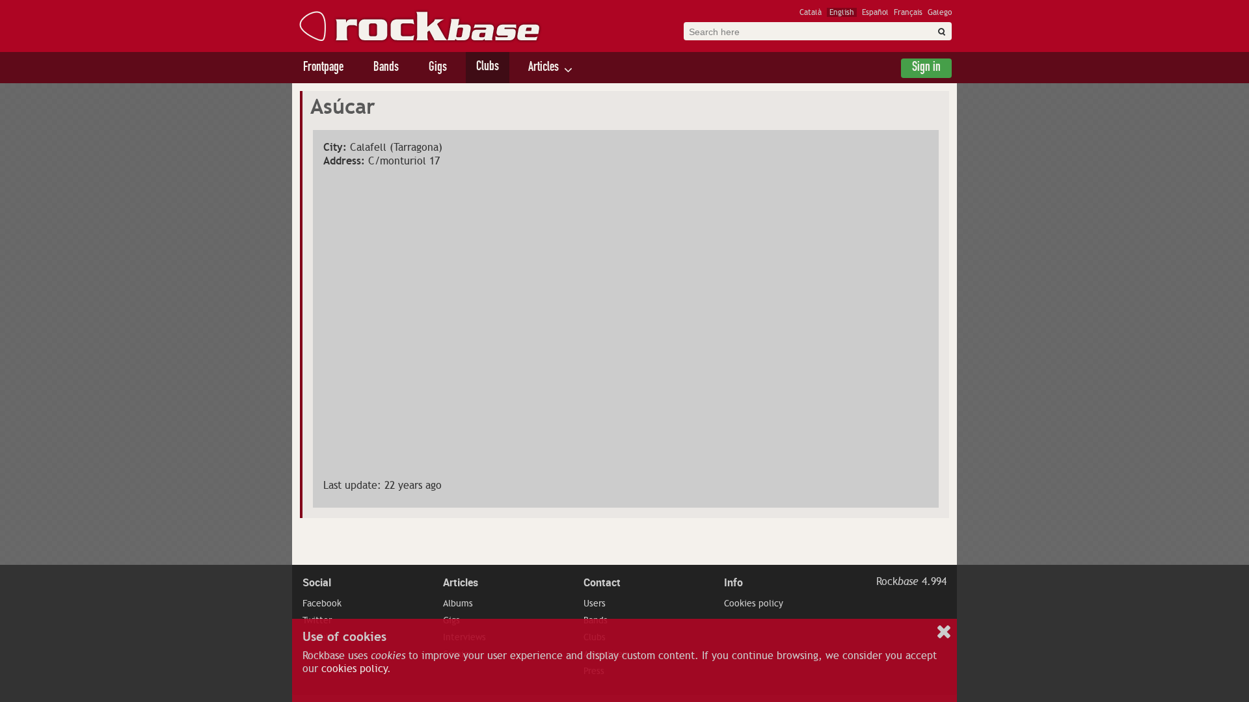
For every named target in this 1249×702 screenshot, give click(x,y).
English (841, 12)
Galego (940, 12)
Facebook (322, 603)
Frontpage (323, 68)
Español (875, 12)
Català (810, 12)
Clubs (487, 67)
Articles (543, 68)
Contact (602, 582)
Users (595, 603)
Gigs (438, 68)
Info (733, 582)
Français (908, 12)
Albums (458, 603)
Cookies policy (753, 603)
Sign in (926, 68)
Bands (386, 68)
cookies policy (354, 668)
